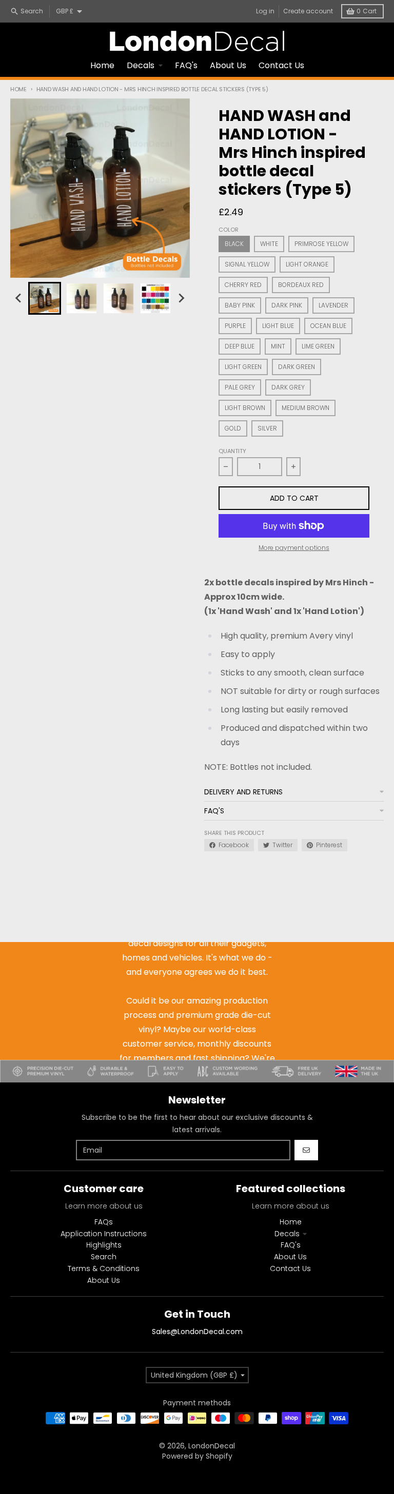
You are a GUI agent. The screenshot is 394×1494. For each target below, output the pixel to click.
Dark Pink (286, 305)
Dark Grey (288, 387)
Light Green (243, 366)
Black (234, 243)
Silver (267, 428)
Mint (278, 346)
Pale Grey (240, 387)
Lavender (333, 305)
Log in (265, 11)
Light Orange (307, 264)
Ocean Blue (328, 325)
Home (18, 89)
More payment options (294, 548)
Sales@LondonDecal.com (197, 1331)
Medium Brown (305, 407)
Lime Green (318, 346)
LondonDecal (211, 1446)
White (269, 243)
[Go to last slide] (19, 298)
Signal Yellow (247, 264)
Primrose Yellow (321, 243)
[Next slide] (181, 298)
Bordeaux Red (301, 284)
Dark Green (296, 366)
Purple (235, 325)
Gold (233, 428)
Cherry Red (243, 284)
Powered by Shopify (197, 1456)
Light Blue (278, 325)
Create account (308, 11)
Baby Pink (240, 305)
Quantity (232, 451)
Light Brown (245, 407)
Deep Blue (239, 346)
